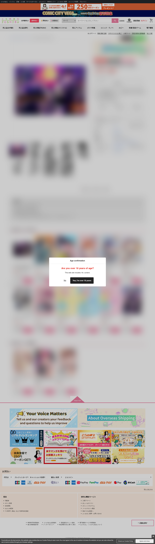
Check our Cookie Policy (125, 541)
